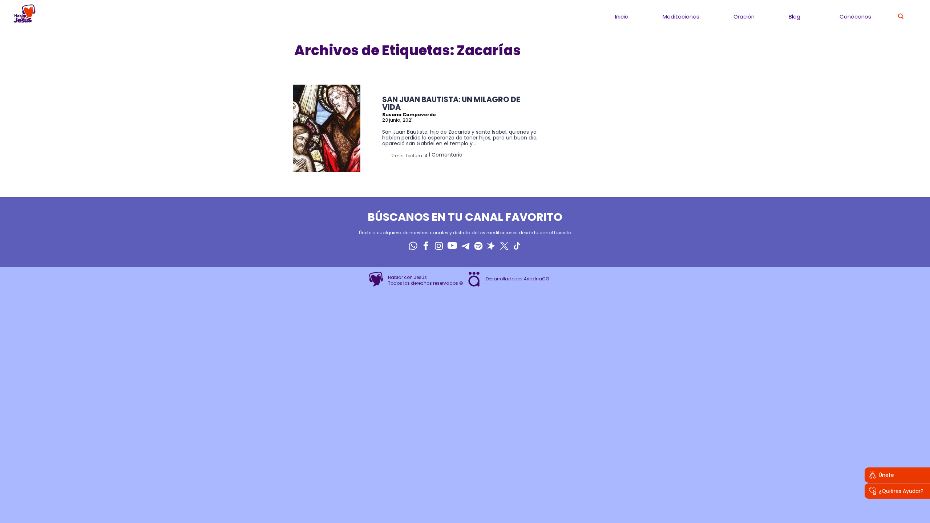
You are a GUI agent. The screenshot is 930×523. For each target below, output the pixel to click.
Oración (744, 16)
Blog (794, 16)
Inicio (621, 16)
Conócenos (855, 16)
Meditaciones (681, 16)
